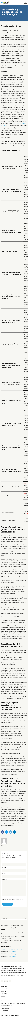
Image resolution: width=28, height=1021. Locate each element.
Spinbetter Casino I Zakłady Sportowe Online (12, 925)
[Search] (25, 918)
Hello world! (19, 949)
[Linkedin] (14, 832)
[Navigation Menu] (25, 2)
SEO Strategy (13, 951)
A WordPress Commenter (7, 949)
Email (4, 867)
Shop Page (3, 991)
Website (4, 873)
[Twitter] (6, 832)
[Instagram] (10, 981)
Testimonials (4, 988)
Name (4, 862)
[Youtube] (7, 981)
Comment (5, 879)
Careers (3, 996)
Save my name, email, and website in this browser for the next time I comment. (12, 900)
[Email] (10, 832)
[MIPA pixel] (5, 2)
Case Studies (4, 993)
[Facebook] (2, 832)
